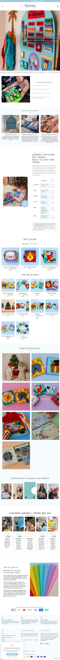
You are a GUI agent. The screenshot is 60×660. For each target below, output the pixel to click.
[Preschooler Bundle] (22, 285)
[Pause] (26, 497)
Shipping (3, 639)
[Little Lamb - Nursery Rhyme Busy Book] (11, 257)
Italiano (26, 651)
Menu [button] (3, 630)
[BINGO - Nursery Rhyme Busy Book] (30, 257)
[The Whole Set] (22, 328)
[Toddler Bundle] (37, 285)
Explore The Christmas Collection (47, 44)
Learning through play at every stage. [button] (41, 90)
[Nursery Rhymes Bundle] (51, 285)
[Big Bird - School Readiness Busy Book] (49, 257)
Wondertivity (29, 654)
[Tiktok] (43, 643)
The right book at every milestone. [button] (40, 82)
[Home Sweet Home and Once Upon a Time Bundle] (8, 328)
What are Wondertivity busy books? (9, 635)
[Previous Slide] (28, 502)
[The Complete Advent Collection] (8, 306)
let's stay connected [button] (45, 630)
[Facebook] (41, 643)
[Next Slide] (31, 502)
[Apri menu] (3, 6)
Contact (3, 640)
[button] (7, 268)
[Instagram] (45, 643)
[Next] (57, 256)
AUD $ (33, 651)
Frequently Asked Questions (7, 637)
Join (36, 639)
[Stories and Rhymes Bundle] (22, 306)
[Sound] (9, 497)
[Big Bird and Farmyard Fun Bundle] (51, 306)
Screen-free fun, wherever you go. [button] (40, 86)
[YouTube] (47, 643)
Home (3, 633)
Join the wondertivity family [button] (27, 630)
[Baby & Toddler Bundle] (8, 285)
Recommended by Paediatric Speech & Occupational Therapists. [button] (41, 101)
